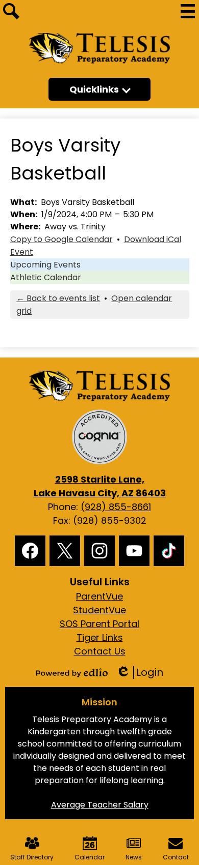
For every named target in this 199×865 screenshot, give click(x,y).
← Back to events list (58, 298)
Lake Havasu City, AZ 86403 (100, 486)
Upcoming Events (45, 265)
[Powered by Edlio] (72, 673)
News (134, 857)
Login (139, 672)
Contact (176, 857)
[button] (99, 89)
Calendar (89, 857)
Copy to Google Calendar (61, 239)
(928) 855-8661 (116, 506)
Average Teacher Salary (99, 805)
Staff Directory (32, 857)
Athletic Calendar (45, 277)
